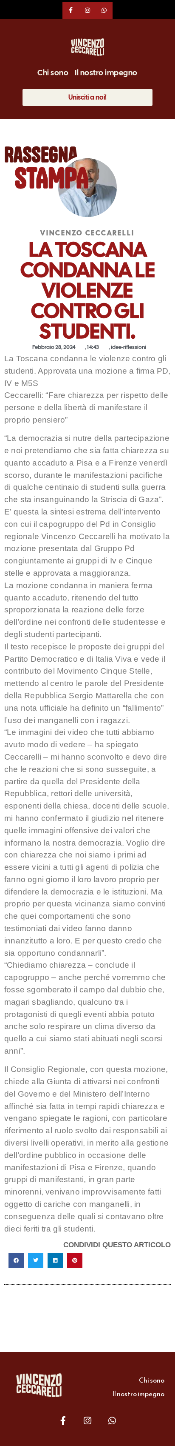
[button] (16, 1260)
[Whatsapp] (104, 10)
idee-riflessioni (128, 347)
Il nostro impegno (106, 73)
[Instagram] (87, 10)
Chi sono (52, 73)
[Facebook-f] (70, 10)
